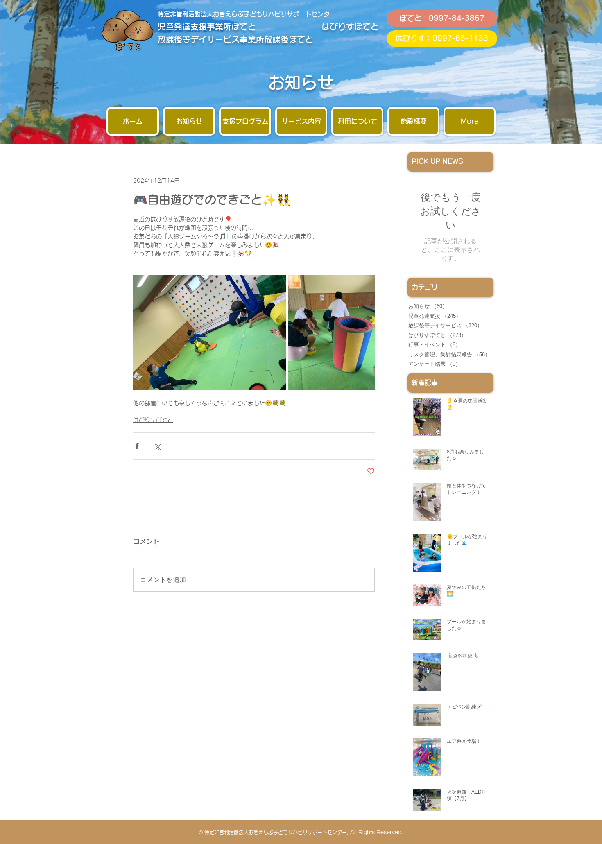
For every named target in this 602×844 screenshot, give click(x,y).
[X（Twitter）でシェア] (157, 446)
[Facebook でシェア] (137, 446)
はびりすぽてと (153, 420)
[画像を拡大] (209, 332)
